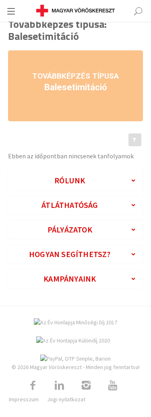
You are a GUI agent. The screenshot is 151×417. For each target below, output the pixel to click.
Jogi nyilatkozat (66, 399)
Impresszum (24, 399)
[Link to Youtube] (113, 386)
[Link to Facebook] (33, 386)
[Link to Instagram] (86, 386)
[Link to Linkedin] (60, 386)
